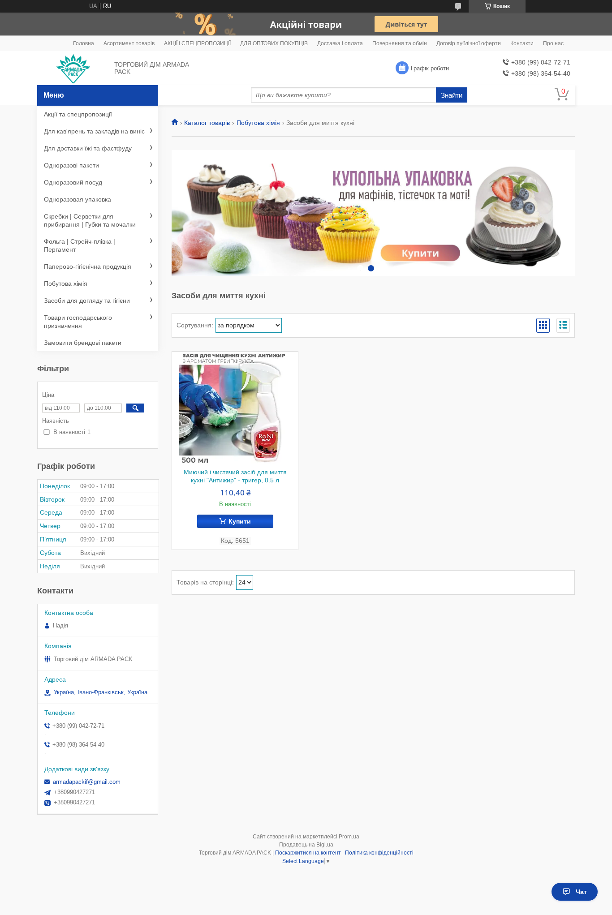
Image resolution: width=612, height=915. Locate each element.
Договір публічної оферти (468, 43)
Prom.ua (349, 836)
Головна (83, 43)
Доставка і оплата (340, 43)
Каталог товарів (207, 122)
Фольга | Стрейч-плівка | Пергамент (79, 245)
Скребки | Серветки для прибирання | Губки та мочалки (90, 220)
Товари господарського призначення (78, 321)
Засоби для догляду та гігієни (87, 300)
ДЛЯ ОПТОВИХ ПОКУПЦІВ (274, 43)
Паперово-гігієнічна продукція (87, 266)
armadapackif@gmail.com (87, 781)
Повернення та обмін (399, 43)
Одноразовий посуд (73, 182)
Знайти (451, 95)
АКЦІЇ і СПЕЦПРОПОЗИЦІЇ (197, 43)
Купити (239, 521)
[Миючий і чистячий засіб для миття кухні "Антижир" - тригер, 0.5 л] (235, 408)
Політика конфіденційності (379, 853)
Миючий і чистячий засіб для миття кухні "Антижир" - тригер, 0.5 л (235, 476)
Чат (581, 891)
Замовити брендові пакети (82, 342)
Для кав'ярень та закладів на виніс (94, 131)
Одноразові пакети (71, 165)
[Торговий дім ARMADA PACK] (73, 69)
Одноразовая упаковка (77, 199)
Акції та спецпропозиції (78, 114)
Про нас (553, 43)
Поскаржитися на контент (308, 853)
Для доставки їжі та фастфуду (88, 148)
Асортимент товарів (129, 43)
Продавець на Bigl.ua (306, 845)
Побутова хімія (258, 122)
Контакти (522, 43)
